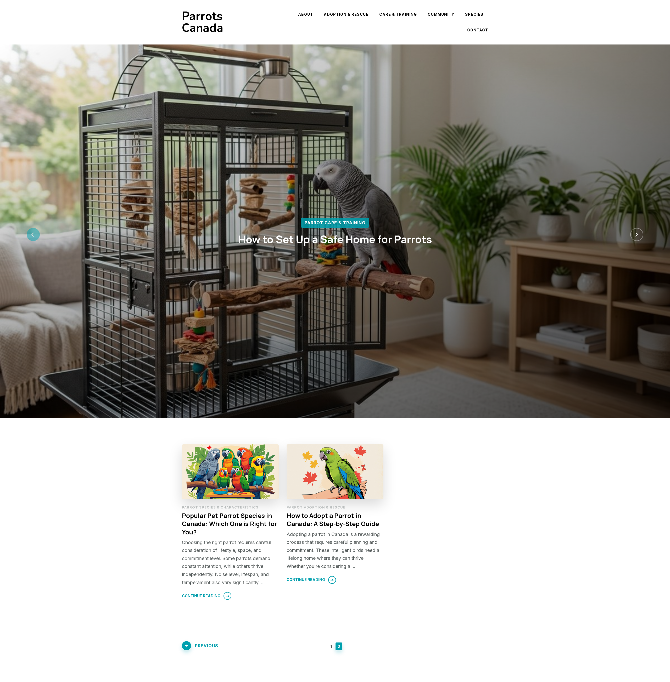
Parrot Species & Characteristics (220, 507)
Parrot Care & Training (335, 222)
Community (441, 14)
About (305, 14)
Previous (206, 645)
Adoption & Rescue (346, 14)
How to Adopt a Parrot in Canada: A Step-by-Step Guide (333, 519)
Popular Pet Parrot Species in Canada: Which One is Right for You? (229, 523)
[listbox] (335, 234)
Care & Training (398, 14)
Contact (477, 30)
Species (474, 14)
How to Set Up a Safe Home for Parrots (335, 239)
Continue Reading (201, 596)
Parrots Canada (202, 22)
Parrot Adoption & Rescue (316, 507)
